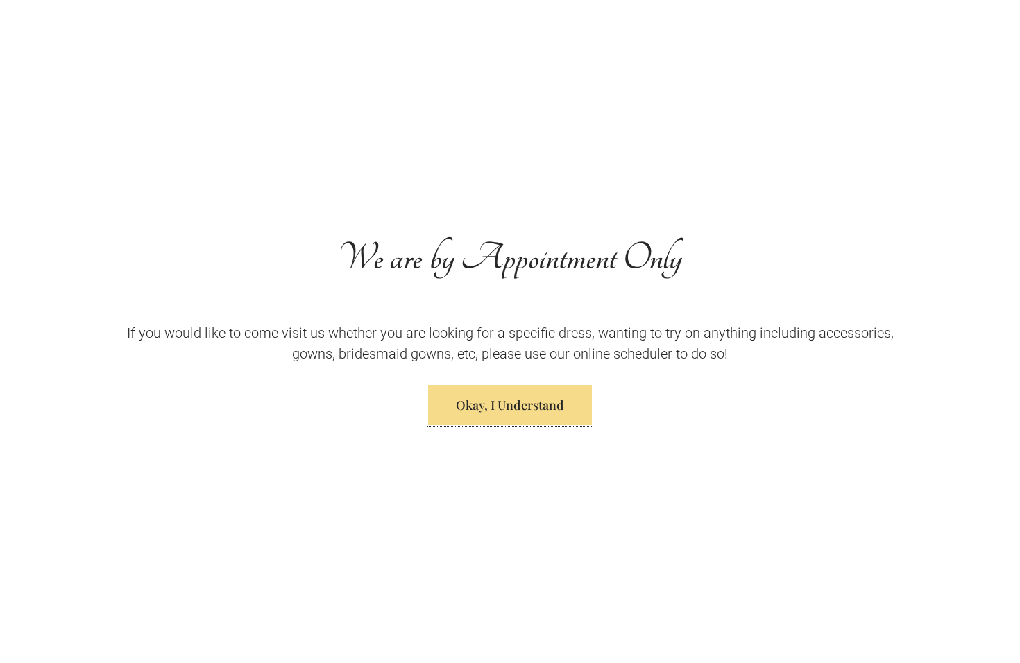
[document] (510, 331)
